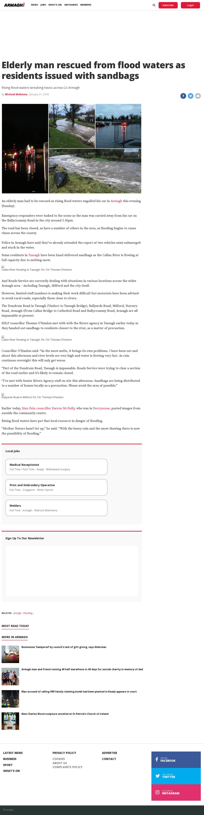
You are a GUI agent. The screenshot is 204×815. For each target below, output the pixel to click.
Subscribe (168, 5)
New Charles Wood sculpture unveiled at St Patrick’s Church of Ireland (65, 713)
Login (190, 5)
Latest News (13, 753)
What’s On (55, 4)
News (34, 4)
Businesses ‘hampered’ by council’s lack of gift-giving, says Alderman (64, 647)
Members (85, 4)
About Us (60, 763)
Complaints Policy (67, 767)
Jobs (43, 4)
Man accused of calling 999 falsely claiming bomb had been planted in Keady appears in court (79, 691)
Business (9, 759)
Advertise (109, 753)
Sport (8, 765)
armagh (17, 613)
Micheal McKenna (16, 94)
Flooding (28, 613)
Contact (109, 759)
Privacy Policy (64, 753)
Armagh (116, 201)
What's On (11, 771)
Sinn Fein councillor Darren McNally (48, 408)
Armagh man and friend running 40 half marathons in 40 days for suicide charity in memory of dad (82, 669)
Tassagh (34, 255)
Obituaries (71, 4)
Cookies (59, 759)
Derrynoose (101, 408)
